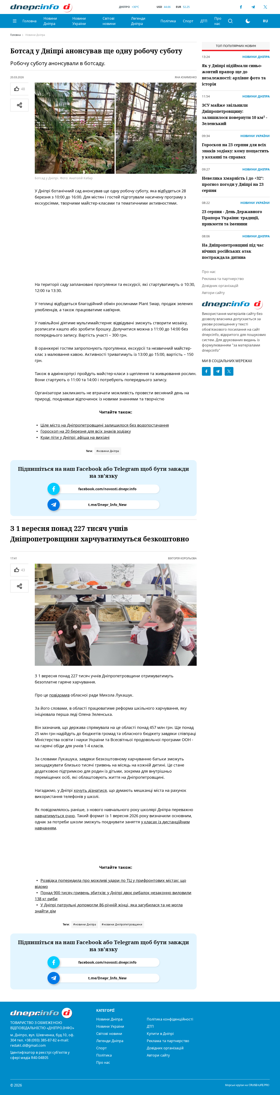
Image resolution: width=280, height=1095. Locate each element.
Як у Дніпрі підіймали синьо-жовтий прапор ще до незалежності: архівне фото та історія (234, 75)
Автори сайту (213, 292)
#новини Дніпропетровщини (122, 924)
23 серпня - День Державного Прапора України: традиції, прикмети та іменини (232, 217)
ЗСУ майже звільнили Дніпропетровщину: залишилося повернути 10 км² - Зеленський (234, 114)
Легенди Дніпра (138, 21)
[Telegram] (253, 7)
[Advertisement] (116, 243)
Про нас (217, 21)
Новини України (79, 21)
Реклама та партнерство (223, 278)
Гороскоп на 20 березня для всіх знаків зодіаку (85, 431)
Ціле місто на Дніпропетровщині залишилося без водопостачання (104, 425)
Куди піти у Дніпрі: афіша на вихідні (75, 437)
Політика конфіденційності (170, 1019)
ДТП (203, 21)
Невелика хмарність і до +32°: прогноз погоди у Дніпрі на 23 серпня (233, 184)
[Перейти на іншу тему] (247, 21)
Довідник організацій (220, 285)
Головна (30, 21)
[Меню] (14, 21)
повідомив (59, 694)
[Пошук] (230, 21)
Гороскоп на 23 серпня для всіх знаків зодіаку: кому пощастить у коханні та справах (235, 151)
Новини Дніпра (50, 21)
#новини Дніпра (107, 451)
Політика (168, 21)
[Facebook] (240, 7)
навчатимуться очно (55, 815)
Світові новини (109, 21)
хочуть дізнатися (90, 790)
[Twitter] (265, 7)
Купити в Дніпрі (160, 1033)
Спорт (188, 21)
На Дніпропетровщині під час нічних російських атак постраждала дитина (233, 251)
